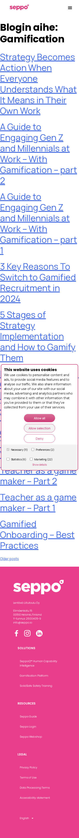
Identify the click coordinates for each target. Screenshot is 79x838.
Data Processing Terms (35, 787)
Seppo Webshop (31, 737)
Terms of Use (28, 777)
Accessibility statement (35, 798)
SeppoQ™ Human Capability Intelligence (38, 663)
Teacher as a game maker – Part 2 (38, 475)
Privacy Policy (28, 767)
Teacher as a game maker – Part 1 (38, 502)
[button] (70, 7)
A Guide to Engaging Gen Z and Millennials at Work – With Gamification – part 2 (38, 153)
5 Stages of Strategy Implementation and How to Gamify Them (37, 336)
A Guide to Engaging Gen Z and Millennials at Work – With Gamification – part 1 (38, 223)
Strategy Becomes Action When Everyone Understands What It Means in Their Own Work (38, 84)
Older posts (9, 558)
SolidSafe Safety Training (36, 686)
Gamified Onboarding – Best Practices (37, 534)
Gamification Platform (34, 676)
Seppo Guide (28, 716)
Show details (39, 465)
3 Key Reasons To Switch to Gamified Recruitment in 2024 (38, 282)
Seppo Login (28, 726)
